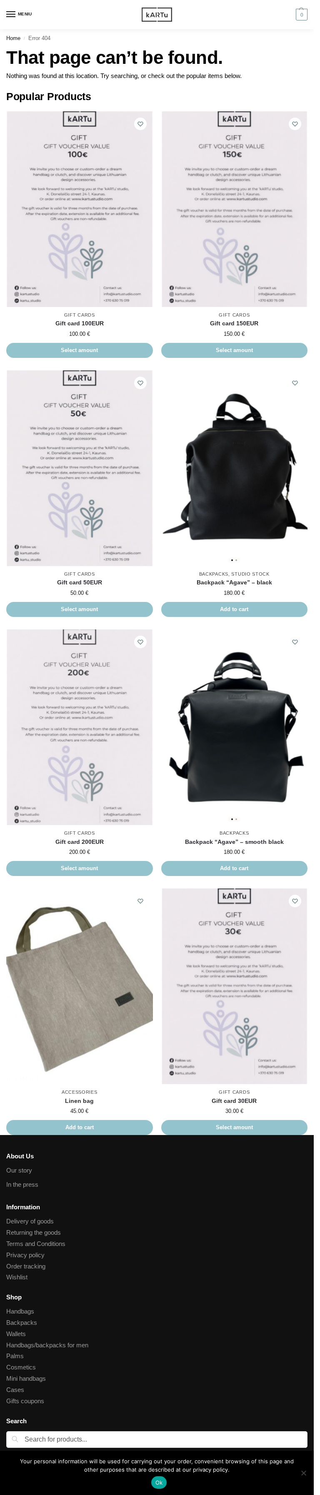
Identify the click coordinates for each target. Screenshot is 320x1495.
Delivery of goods (30, 1221)
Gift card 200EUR (79, 842)
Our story (19, 1170)
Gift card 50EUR (79, 582)
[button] (301, 14)
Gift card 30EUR (234, 1101)
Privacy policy (25, 1255)
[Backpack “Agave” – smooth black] (234, 727)
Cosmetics (21, 1367)
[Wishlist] (140, 124)
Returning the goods (33, 1232)
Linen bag (79, 1101)
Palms (15, 1356)
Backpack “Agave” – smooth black (234, 842)
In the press (22, 1184)
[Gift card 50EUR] (79, 468)
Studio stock (250, 573)
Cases (15, 1390)
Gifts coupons (25, 1401)
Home (13, 38)
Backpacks (213, 573)
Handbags (20, 1311)
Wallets (16, 1334)
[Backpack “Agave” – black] (234, 468)
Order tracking (25, 1266)
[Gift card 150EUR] (234, 209)
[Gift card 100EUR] (79, 209)
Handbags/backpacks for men (47, 1345)
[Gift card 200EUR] (79, 727)
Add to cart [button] (234, 609)
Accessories (80, 1092)
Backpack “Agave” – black (234, 582)
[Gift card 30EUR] (234, 986)
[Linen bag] (79, 986)
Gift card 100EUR (79, 323)
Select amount (79, 350)
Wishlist (17, 1277)
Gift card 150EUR (234, 323)
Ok (159, 1482)
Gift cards (79, 314)
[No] (303, 1473)
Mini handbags (26, 1378)
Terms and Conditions (35, 1244)
